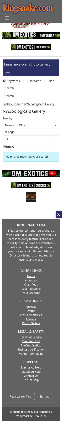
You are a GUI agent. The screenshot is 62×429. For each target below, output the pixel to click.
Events (31, 311)
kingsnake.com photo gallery (27, 64)
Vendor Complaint (31, 354)
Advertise (31, 280)
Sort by (7, 118)
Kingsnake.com (20, 412)
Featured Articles (31, 315)
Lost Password (31, 289)
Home (31, 276)
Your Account (31, 293)
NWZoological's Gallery (39, 104)
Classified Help (31, 372)
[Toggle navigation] (7, 18)
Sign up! (44, 396)
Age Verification (31, 345)
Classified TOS (31, 341)
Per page (8, 132)
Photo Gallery (31, 323)
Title (51, 81)
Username (34, 81)
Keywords (13, 81)
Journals (31, 307)
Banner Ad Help (31, 367)
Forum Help (31, 380)
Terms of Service (31, 337)
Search (9, 96)
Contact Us (31, 376)
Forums (31, 319)
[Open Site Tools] (59, 214)
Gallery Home (11, 104)
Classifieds (31, 284)
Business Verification (31, 349)
